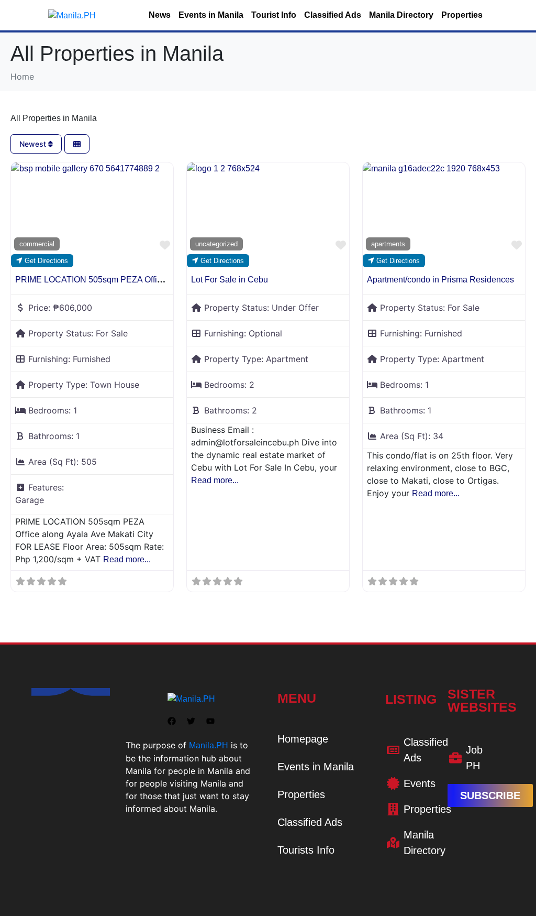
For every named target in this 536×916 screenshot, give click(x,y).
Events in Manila (210, 14)
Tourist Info (273, 14)
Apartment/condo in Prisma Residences (440, 279)
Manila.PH (208, 745)
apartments (388, 244)
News (160, 14)
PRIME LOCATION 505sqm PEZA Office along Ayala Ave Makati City (143, 279)
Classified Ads (332, 14)
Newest (33, 143)
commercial (36, 244)
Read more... (127, 559)
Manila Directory (401, 14)
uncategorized (216, 244)
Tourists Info (305, 850)
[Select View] (77, 144)
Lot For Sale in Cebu (229, 279)
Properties (462, 14)
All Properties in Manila (53, 118)
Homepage (302, 739)
